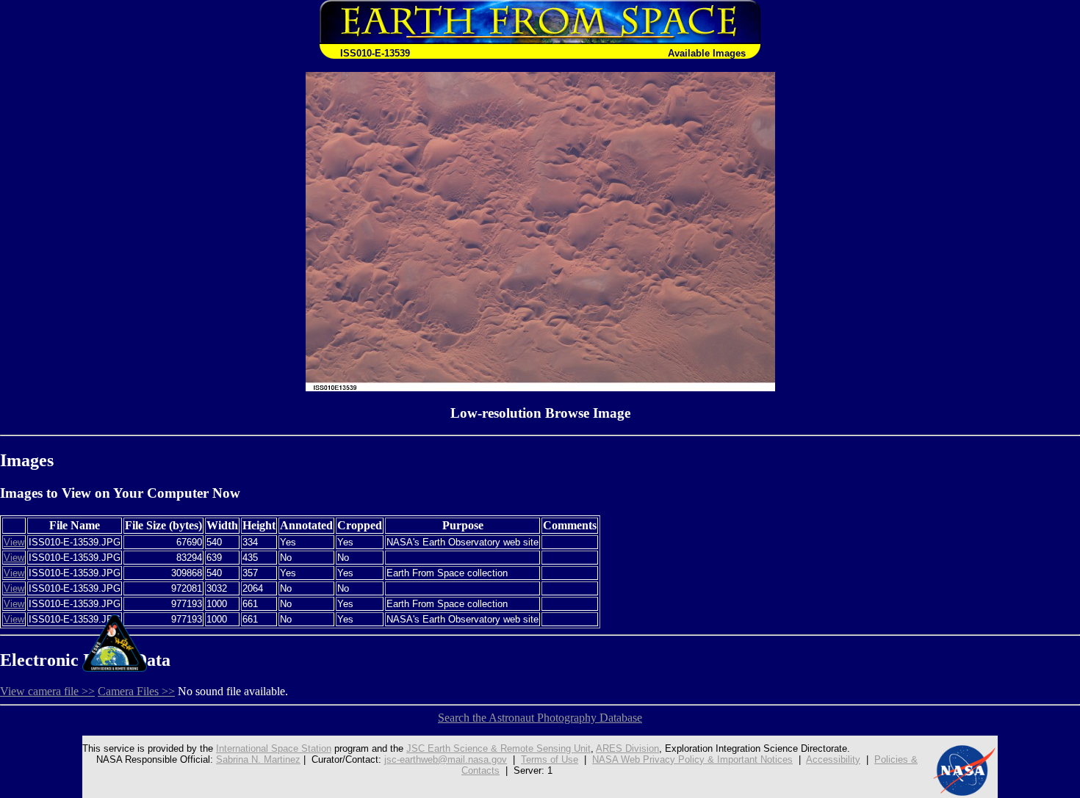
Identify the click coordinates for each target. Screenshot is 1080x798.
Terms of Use (549, 759)
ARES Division (627, 748)
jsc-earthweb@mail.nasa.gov (445, 759)
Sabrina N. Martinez (258, 759)
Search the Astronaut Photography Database (540, 717)
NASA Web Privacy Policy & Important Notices (692, 759)
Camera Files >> (136, 691)
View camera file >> (47, 691)
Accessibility (833, 759)
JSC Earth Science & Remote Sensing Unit (498, 748)
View (14, 542)
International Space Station (273, 748)
